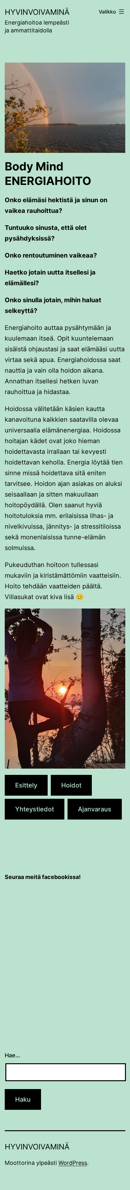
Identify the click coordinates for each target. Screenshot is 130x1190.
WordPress (72, 1162)
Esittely (26, 785)
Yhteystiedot (34, 809)
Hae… (12, 1055)
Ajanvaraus (94, 809)
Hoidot (71, 785)
